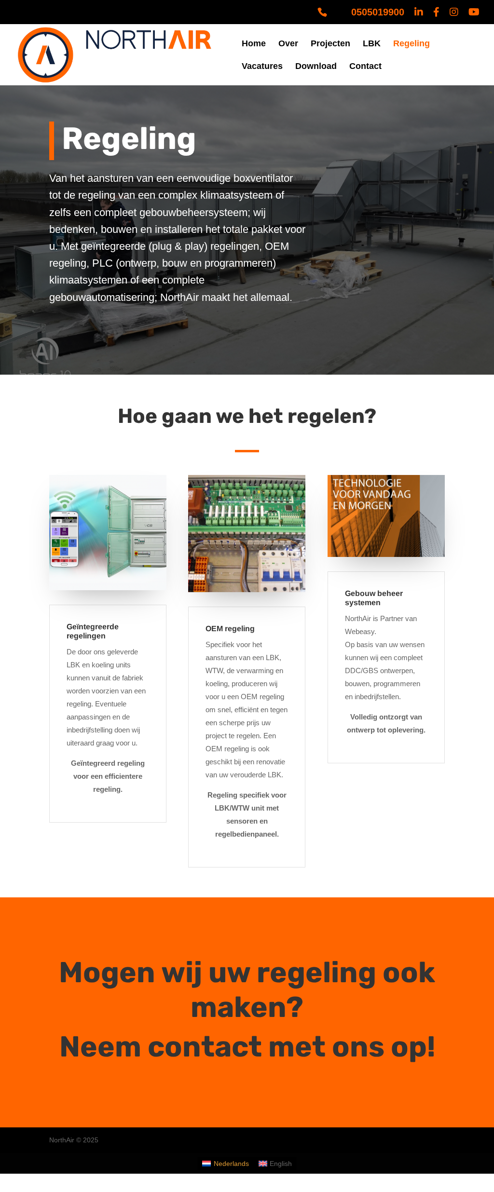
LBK (372, 44)
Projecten (330, 44)
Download (316, 67)
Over (288, 44)
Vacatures (262, 67)
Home (254, 44)
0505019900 (377, 12)
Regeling (411, 44)
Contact (365, 67)
